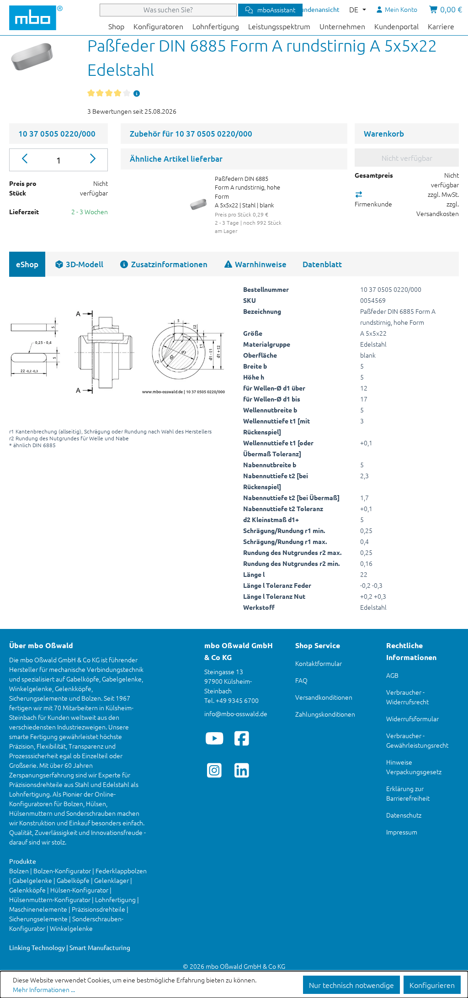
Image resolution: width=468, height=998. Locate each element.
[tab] (79, 264)
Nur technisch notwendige (351, 985)
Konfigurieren (432, 985)
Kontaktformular (318, 663)
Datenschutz (403, 814)
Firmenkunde (373, 203)
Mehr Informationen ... (44, 989)
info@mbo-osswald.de (235, 713)
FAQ (301, 680)
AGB (392, 675)
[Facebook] (242, 738)
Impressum (401, 831)
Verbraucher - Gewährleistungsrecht (417, 740)
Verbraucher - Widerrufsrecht (407, 696)
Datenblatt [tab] (322, 264)
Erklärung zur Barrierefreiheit (408, 793)
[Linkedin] (242, 770)
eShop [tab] (27, 264)
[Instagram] (214, 770)
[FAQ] (137, 93)
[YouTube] (214, 738)
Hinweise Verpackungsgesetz (413, 766)
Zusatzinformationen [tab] (168, 264)
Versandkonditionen (323, 697)
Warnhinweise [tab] (260, 264)
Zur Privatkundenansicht (304, 9)
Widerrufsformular (412, 718)
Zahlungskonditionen (325, 713)
